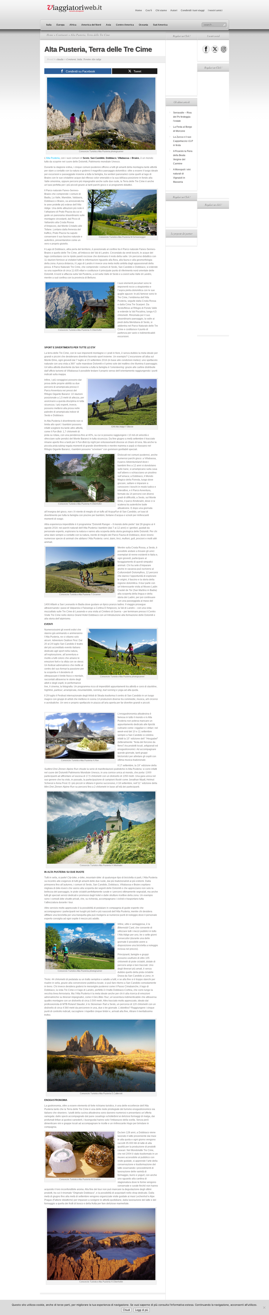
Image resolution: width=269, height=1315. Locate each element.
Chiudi (126, 1309)
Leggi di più (141, 1309)
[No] (264, 1307)
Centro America (125, 24)
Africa (73, 24)
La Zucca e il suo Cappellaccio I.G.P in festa (183, 141)
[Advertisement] (181, 67)
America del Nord (91, 24)
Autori (173, 10)
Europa (61, 24)
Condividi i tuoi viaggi (192, 10)
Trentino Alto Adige (92, 59)
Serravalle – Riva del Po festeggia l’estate (182, 116)
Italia (49, 24)
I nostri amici (215, 10)
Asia (108, 24)
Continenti (62, 35)
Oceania (143, 24)
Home (138, 10)
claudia (60, 59)
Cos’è (149, 10)
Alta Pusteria (53, 158)
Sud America (160, 24)
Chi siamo (161, 10)
